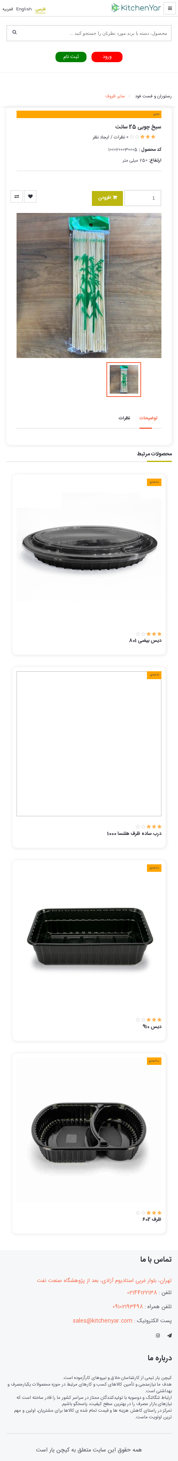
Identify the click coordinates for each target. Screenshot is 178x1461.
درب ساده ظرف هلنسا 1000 (134, 834)
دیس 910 (151, 1027)
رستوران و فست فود (153, 96)
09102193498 (128, 1307)
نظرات (124, 418)
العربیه (7, 9)
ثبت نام (71, 57)
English (24, 9)
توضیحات (148, 418)
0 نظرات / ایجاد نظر (110, 137)
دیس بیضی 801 (145, 640)
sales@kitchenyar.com (102, 1321)
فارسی (40, 9)
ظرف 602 (151, 1219)
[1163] (16, 196)
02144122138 (142, 1293)
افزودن (105, 198)
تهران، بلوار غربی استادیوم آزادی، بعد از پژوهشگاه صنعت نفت (104, 1281)
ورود (107, 57)
